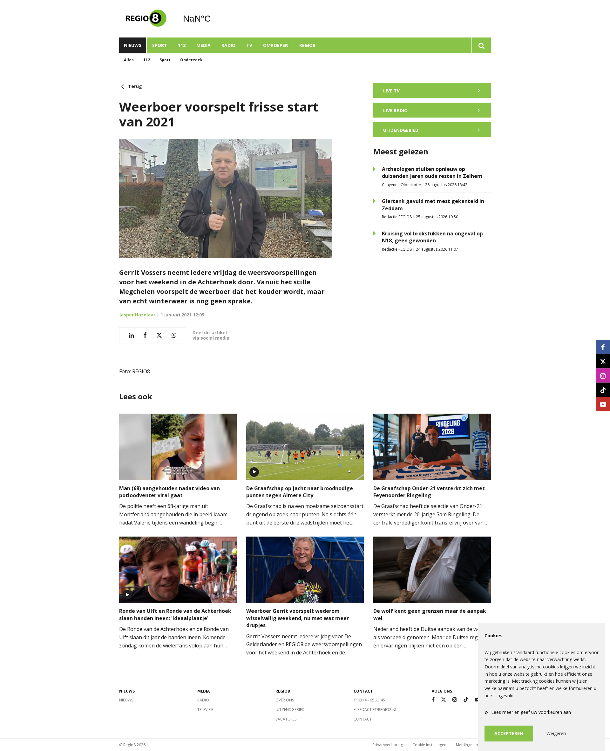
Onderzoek (191, 60)
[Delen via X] (159, 335)
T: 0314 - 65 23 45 (369, 700)
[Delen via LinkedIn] (131, 335)
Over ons (284, 700)
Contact (363, 719)
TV (249, 45)
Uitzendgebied (290, 709)
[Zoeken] (481, 45)
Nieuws (132, 45)
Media (203, 45)
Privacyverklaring (387, 745)
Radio (228, 45)
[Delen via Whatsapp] (174, 335)
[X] (443, 699)
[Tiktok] (465, 699)
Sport (159, 45)
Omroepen (275, 45)
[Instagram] (454, 699)
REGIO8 (307, 45)
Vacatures (285, 719)
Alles (129, 60)
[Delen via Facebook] (145, 335)
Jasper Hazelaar (137, 315)
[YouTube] (477, 699)
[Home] (146, 19)
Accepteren (508, 733)
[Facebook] (433, 699)
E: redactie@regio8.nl (375, 709)
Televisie (205, 709)
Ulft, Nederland (213, 18)
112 (182, 45)
